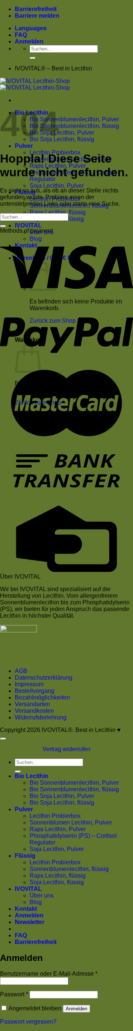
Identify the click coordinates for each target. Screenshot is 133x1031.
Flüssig (25, 856)
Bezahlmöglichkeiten (42, 697)
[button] (29, 41)
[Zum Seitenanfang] (3, 738)
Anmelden (76, 1008)
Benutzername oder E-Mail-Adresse (49, 974)
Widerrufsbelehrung (40, 717)
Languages (31, 28)
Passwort (14, 994)
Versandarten (32, 704)
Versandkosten (34, 711)
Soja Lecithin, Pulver (57, 186)
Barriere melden (37, 16)
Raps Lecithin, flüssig (58, 212)
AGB (21, 671)
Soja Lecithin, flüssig (57, 882)
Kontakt (26, 909)
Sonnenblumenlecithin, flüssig (69, 869)
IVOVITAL (28, 225)
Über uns (42, 895)
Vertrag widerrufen (66, 749)
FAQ (21, 35)
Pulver (24, 146)
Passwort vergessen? (28, 1021)
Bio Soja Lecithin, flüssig (62, 139)
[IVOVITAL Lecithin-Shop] (35, 84)
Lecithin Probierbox (55, 816)
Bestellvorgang (34, 691)
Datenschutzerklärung (43, 677)
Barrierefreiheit (36, 9)
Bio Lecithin (31, 776)
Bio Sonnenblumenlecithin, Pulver (74, 119)
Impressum (29, 684)
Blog (36, 902)
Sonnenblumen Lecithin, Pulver (71, 822)
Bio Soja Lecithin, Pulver (62, 132)
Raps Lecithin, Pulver (58, 829)
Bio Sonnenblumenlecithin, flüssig (74, 126)
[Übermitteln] (32, 58)
